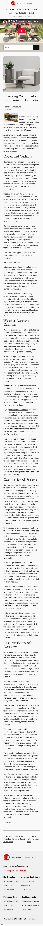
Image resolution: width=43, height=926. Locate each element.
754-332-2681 (27, 909)
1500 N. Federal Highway (31, 901)
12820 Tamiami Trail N (11, 901)
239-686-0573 (8, 909)
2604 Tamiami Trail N (28, 881)
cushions (8, 110)
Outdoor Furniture (13, 107)
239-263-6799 (26, 889)
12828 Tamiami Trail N (11, 881)
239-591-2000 (8, 889)
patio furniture (17, 485)
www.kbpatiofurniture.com (14, 870)
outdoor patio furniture (18, 410)
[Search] (36, 47)
